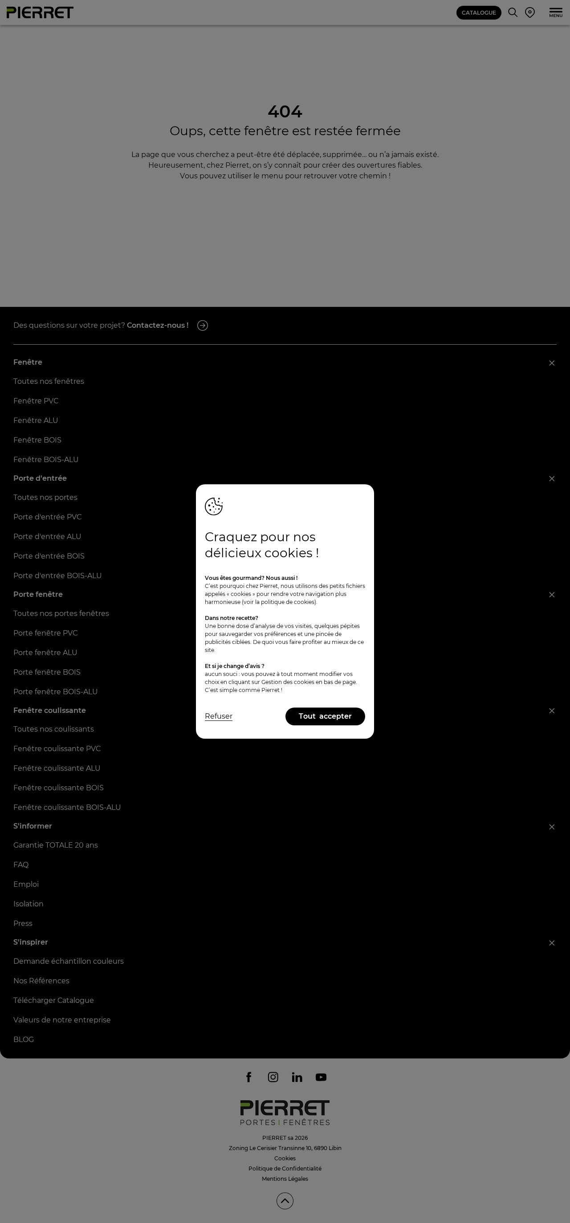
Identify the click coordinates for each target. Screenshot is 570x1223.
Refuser (218, 716)
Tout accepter (325, 716)
